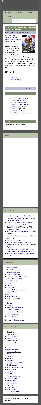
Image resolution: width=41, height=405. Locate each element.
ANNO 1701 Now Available (18, 106)
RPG (8, 301)
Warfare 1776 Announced (15, 240)
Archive (17, 12)
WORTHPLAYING (15, 80)
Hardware (10, 287)
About (7, 17)
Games (9, 283)
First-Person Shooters (14, 279)
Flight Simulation (12, 281)
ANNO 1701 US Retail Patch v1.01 (21, 104)
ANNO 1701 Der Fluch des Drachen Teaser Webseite (11, 37)
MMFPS (9, 294)
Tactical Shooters (13, 310)
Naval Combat (12, 296)
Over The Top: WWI (14, 298)
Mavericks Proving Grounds (16, 290)
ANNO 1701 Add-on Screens (19, 100)
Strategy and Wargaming (15, 307)
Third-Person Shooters (15, 312)
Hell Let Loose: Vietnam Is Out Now (19, 242)
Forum (27, 12)
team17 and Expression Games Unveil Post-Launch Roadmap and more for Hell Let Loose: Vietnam (21, 218)
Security (9, 303)
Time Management (13, 314)
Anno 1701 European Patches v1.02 (21, 98)
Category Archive (20, 320)
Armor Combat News (14, 270)
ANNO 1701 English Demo (18, 109)
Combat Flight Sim (13, 274)
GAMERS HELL (15, 78)
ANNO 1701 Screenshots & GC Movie (22, 113)
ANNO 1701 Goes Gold (17, 111)
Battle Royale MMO (13, 272)
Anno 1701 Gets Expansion (18, 102)
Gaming (9, 285)
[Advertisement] (17, 172)
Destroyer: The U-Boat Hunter (17, 276)
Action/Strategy (12, 267)
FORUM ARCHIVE (13, 392)
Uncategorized (12, 316)
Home (7, 12)
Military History (12, 292)
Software (10, 305)
